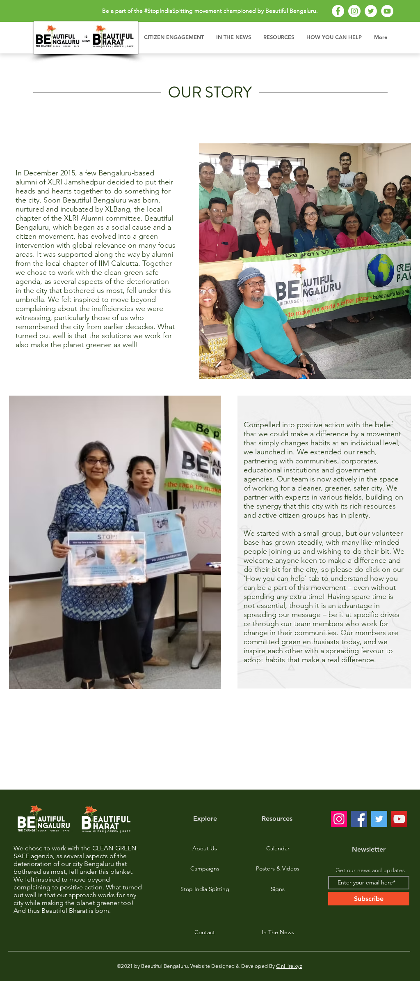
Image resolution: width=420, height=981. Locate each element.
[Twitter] (371, 11)
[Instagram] (354, 11)
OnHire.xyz (289, 966)
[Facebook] (338, 11)
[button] (174, 37)
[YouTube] (387, 11)
